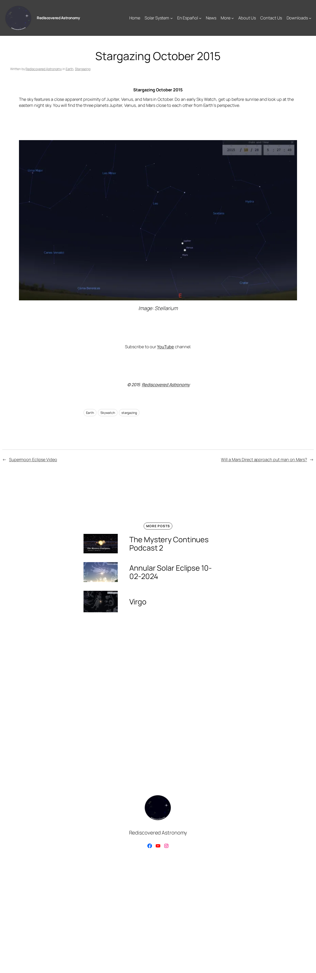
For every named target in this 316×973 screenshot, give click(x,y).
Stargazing (82, 69)
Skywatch (107, 412)
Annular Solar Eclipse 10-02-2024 (170, 572)
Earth (70, 69)
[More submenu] (232, 18)
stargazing (129, 412)
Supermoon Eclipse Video (33, 459)
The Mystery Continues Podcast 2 (169, 543)
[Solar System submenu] (171, 18)
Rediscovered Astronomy (58, 17)
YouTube (165, 346)
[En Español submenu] (200, 18)
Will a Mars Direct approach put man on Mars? (264, 459)
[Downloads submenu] (310, 18)
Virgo (137, 601)
